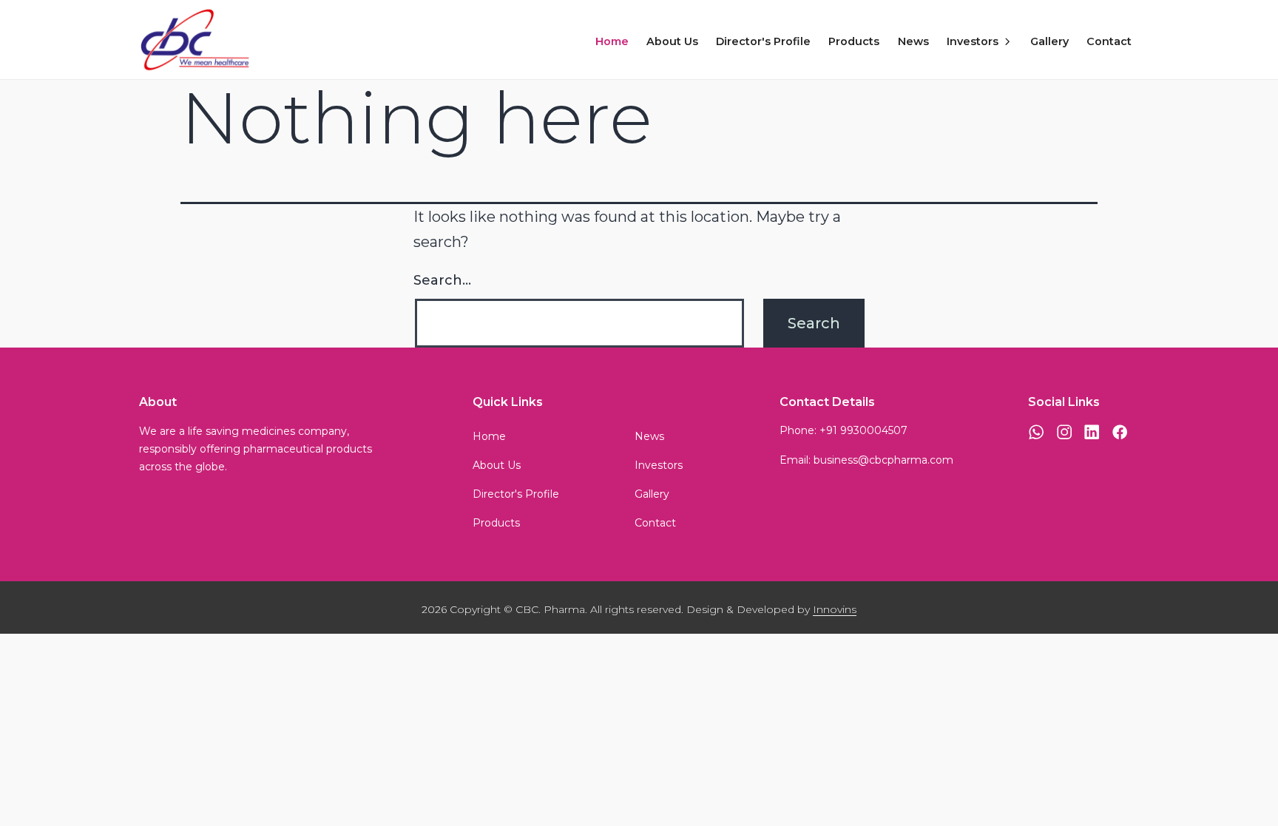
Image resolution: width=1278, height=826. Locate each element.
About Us (672, 41)
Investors (972, 41)
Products (853, 41)
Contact (1109, 41)
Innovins (834, 609)
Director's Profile (763, 41)
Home (612, 41)
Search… (442, 280)
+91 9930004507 (863, 430)
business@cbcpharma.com (883, 460)
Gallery (1049, 41)
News (913, 41)
